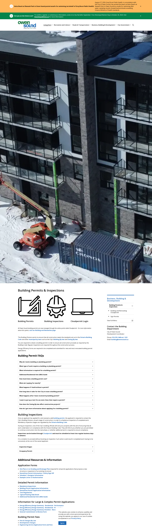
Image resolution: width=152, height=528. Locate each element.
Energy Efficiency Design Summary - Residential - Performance (42, 505)
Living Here (47, 25)
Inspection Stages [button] (25, 447)
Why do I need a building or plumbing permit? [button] (35, 362)
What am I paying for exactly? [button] (30, 383)
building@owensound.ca (119, 339)
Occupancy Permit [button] (25, 451)
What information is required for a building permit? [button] (37, 370)
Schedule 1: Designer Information (32, 475)
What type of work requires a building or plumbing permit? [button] (40, 366)
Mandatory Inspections (28, 486)
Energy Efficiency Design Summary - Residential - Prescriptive (41, 508)
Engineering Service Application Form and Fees (36, 525)
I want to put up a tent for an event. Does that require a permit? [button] (42, 400)
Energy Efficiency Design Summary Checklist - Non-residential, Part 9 (44, 510)
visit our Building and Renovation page (42, 330)
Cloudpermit (47, 433)
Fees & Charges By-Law (28, 521)
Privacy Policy (76, 518)
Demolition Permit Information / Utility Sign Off (37, 473)
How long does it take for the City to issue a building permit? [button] (41, 392)
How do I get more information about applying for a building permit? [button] (44, 408)
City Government (123, 25)
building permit (59, 418)
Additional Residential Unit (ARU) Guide (34, 497)
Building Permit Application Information (34, 488)
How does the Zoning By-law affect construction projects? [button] (39, 404)
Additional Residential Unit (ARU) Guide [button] (33, 375)
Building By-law (59, 339)
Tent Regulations (26, 493)
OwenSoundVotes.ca (41, 17)
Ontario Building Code (59, 422)
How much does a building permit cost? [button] (33, 379)
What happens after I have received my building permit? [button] (39, 396)
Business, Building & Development (103, 25)
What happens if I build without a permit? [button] (34, 387)
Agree (62, 523)
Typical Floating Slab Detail (29, 495)
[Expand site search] (133, 25)
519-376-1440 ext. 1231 (120, 337)
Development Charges (28, 523)
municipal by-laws (35, 339)
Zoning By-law (73, 339)
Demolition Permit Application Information (35, 490)
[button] (119, 320)
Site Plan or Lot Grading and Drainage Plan (35, 469)
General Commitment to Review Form (33, 512)
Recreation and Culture (62, 25)
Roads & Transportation (81, 25)
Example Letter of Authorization (31, 477)
